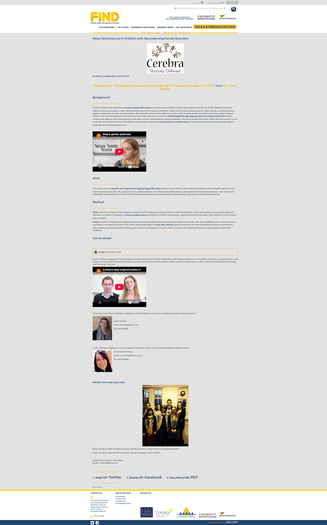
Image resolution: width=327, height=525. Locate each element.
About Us (192, 8)
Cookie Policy (121, 501)
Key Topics (123, 27)
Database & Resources (143, 27)
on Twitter (108, 477)
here (219, 85)
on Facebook (145, 477)
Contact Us (204, 8)
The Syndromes (107, 27)
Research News (165, 27)
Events (182, 8)
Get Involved (183, 27)
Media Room (217, 8)
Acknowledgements (123, 503)
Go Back (98, 487)
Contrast (197, 3)
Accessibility (213, 3)
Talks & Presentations (215, 26)
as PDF (183, 477)
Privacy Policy (121, 499)
